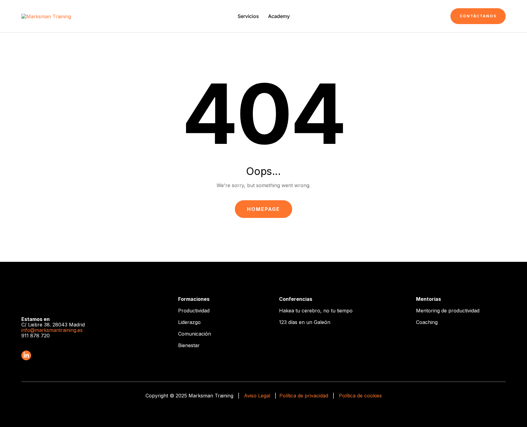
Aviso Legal (257, 396)
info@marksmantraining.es (52, 330)
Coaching (427, 322)
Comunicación (194, 334)
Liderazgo (189, 322)
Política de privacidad (303, 396)
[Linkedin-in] (26, 355)
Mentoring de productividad (447, 311)
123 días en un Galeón (304, 322)
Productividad (194, 311)
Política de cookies (360, 396)
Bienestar (189, 345)
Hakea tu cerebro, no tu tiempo (316, 311)
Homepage (263, 209)
